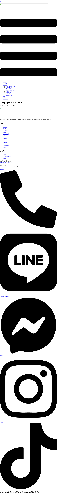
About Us (5, 83)
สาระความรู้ (6, 134)
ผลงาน (4, 132)
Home (4, 82)
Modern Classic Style (10, 90)
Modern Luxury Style (10, 86)
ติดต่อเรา (5, 135)
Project (4, 96)
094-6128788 (3, 162)
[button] (28, 48)
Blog (4, 97)
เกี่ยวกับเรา (5, 128)
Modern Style (9, 87)
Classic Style (8, 88)
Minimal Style (9, 91)
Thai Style (8, 93)
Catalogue (5, 85)
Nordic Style (8, 92)
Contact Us (5, 99)
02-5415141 (9, 162)
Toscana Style (9, 95)
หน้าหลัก (5, 127)
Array (1, 1)
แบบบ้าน (5, 130)
